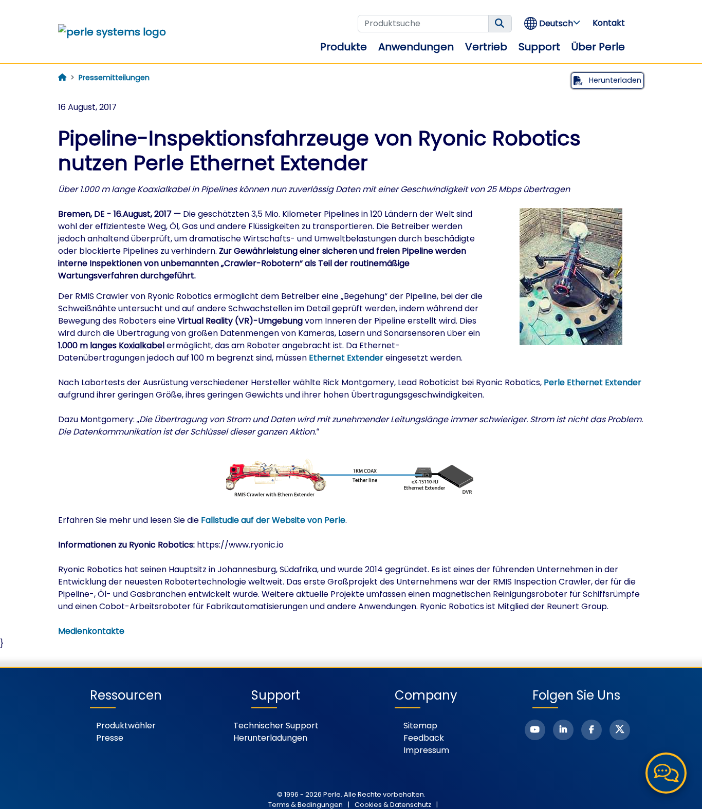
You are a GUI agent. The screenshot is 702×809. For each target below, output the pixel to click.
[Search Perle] (500, 23)
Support (539, 47)
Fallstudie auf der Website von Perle (273, 520)
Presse (109, 738)
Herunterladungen (270, 738)
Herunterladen (614, 80)
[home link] (112, 32)
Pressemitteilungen (114, 77)
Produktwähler (126, 725)
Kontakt (609, 23)
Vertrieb (486, 47)
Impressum (426, 750)
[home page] (62, 77)
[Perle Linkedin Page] (563, 730)
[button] (553, 23)
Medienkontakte (91, 631)
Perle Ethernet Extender (592, 382)
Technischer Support (276, 725)
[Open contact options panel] (666, 773)
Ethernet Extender (346, 358)
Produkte (343, 47)
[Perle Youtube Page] (535, 730)
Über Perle (598, 47)
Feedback (423, 738)
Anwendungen (416, 47)
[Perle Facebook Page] (591, 730)
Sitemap (420, 725)
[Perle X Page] (619, 730)
